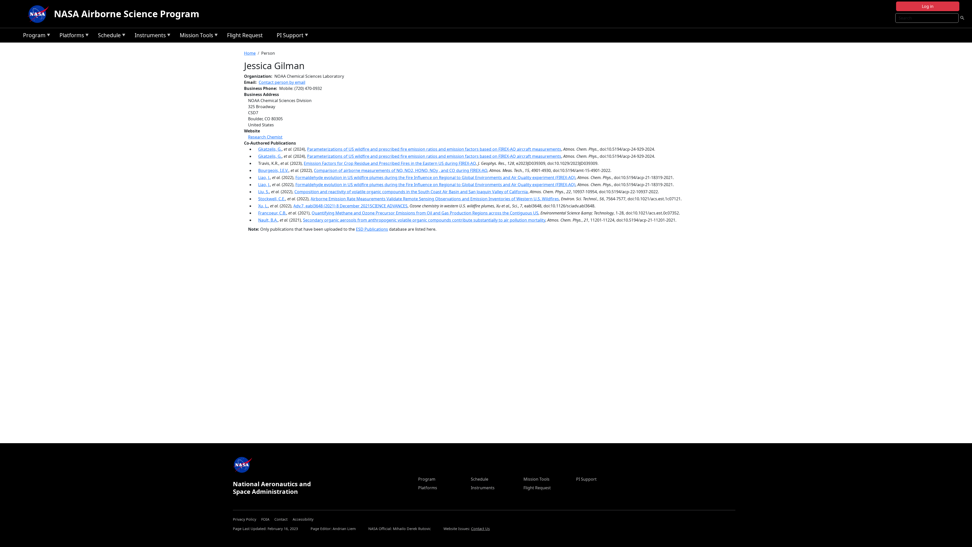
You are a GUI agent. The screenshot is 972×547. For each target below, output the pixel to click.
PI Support (288, 36)
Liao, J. (264, 177)
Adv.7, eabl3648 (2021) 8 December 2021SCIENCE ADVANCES (350, 206)
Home (250, 53)
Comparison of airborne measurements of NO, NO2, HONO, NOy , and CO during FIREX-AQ (400, 170)
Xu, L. (263, 206)
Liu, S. (263, 191)
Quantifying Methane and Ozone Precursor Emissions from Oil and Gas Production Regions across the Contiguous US (425, 213)
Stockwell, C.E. (271, 199)
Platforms (70, 36)
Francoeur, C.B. (272, 213)
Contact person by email (282, 82)
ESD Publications (372, 229)
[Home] (39, 14)
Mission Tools (195, 36)
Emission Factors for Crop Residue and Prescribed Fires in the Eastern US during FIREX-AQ (390, 163)
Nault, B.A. (268, 220)
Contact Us (480, 528)
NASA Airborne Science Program (126, 14)
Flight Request (245, 35)
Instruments (149, 36)
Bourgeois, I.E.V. (273, 170)
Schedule (108, 36)
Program (33, 36)
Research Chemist (265, 137)
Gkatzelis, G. (270, 149)
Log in (928, 6)
